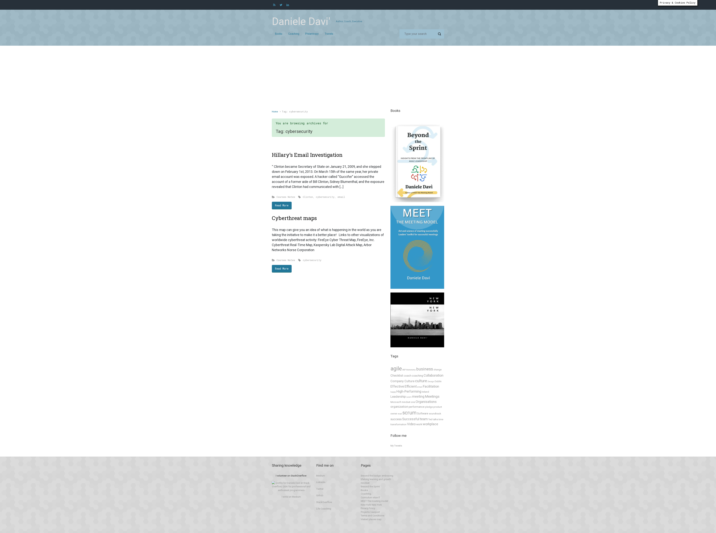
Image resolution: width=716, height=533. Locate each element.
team (424, 419)
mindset (406, 402)
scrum (409, 413)
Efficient (411, 386)
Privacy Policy (368, 508)
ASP (404, 370)
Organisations (426, 402)
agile (396, 368)
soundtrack (435, 413)
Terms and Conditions (372, 515)
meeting (418, 396)
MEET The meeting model (374, 501)
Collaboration (433, 375)
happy (393, 392)
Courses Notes (286, 196)
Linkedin (320, 482)
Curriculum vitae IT (370, 497)
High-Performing (408, 391)
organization (399, 406)
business (424, 369)
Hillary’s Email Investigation (307, 154)
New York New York (371, 504)
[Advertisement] (358, 80)
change (438, 369)
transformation (398, 424)
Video (411, 424)
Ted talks (433, 419)
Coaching (366, 493)
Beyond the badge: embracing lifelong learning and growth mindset (377, 479)
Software (422, 413)
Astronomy (411, 370)
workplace (430, 424)
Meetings (432, 396)
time (441, 419)
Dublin (438, 381)
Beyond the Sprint (370, 486)
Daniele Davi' (301, 21)
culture (421, 380)
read (400, 414)
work (419, 424)
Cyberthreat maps (294, 218)
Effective (397, 386)
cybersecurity (325, 196)
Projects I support (370, 512)
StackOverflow (324, 502)
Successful (410, 419)
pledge (429, 406)
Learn (409, 397)
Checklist (396, 375)
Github (319, 495)
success (396, 419)
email (341, 196)
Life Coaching (323, 508)
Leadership (398, 396)
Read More (281, 205)
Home (275, 111)
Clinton (308, 196)
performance (417, 406)
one (413, 402)
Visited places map (371, 519)
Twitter (320, 489)
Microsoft (395, 402)
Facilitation (431, 386)
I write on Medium (291, 496)
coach (407, 375)
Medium (320, 475)
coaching (417, 375)
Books (364, 490)
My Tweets (396, 445)
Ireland (425, 391)
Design (431, 381)
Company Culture (402, 381)
